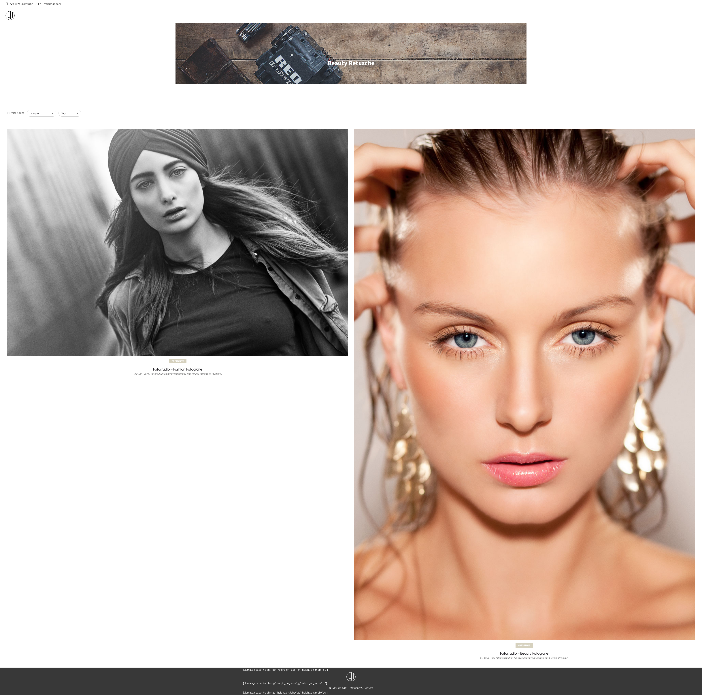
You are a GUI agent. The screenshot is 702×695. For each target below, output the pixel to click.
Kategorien (35, 113)
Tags (63, 113)
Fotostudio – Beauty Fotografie (524, 653)
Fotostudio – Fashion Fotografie (177, 369)
